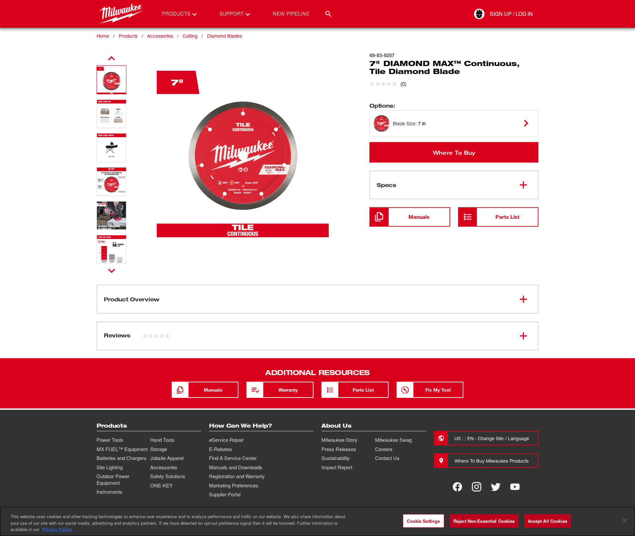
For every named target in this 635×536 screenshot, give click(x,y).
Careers (384, 449)
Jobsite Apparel (167, 458)
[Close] (624, 520)
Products (128, 36)
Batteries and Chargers (122, 458)
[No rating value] (385, 84)
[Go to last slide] (111, 58)
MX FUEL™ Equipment (122, 449)
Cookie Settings (423, 520)
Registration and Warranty (237, 476)
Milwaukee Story (339, 440)
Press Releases (338, 449)
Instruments (109, 491)
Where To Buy (454, 152)
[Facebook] (457, 486)
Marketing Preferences (233, 485)
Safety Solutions (167, 476)
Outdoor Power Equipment (113, 479)
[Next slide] (111, 270)
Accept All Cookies (547, 520)
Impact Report (336, 467)
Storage (158, 449)
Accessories (160, 36)
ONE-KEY (161, 485)
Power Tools (110, 440)
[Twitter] (495, 486)
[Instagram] (476, 486)
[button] (111, 79)
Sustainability (335, 458)
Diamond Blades (224, 36)
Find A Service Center (233, 458)
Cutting (190, 36)
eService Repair (226, 440)
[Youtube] (515, 486)
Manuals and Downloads (235, 467)
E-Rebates (220, 449)
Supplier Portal (224, 494)
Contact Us (387, 458)
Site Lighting (110, 467)
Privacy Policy (57, 529)
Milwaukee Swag (393, 440)
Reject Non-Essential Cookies (484, 520)
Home (103, 36)
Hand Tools (162, 440)
